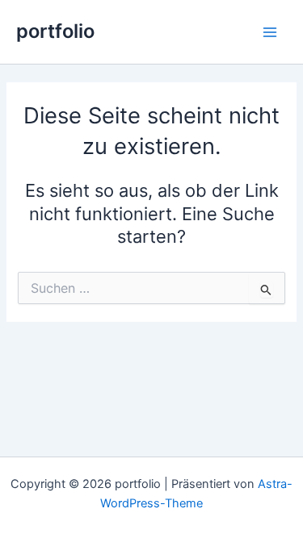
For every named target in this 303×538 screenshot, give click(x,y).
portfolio (55, 31)
